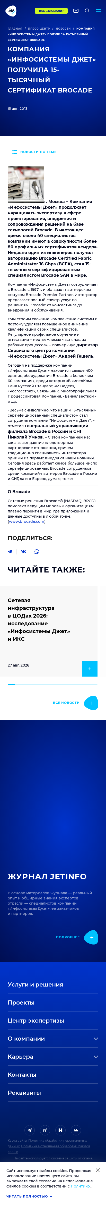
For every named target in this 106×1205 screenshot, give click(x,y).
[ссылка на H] (60, 1130)
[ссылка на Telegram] (29, 1130)
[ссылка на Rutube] (45, 1130)
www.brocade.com (26, 521)
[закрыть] (98, 1170)
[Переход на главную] (17, 11)
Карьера (20, 1056)
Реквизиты (24, 1092)
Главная (15, 28)
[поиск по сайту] (87, 11)
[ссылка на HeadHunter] (76, 1130)
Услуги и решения (35, 984)
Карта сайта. (18, 1140)
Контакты (22, 1074)
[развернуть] (76, 1039)
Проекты (21, 1002)
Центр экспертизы (36, 1020)
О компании (26, 1038)
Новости (63, 28)
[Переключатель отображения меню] (98, 10)
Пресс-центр (39, 28)
